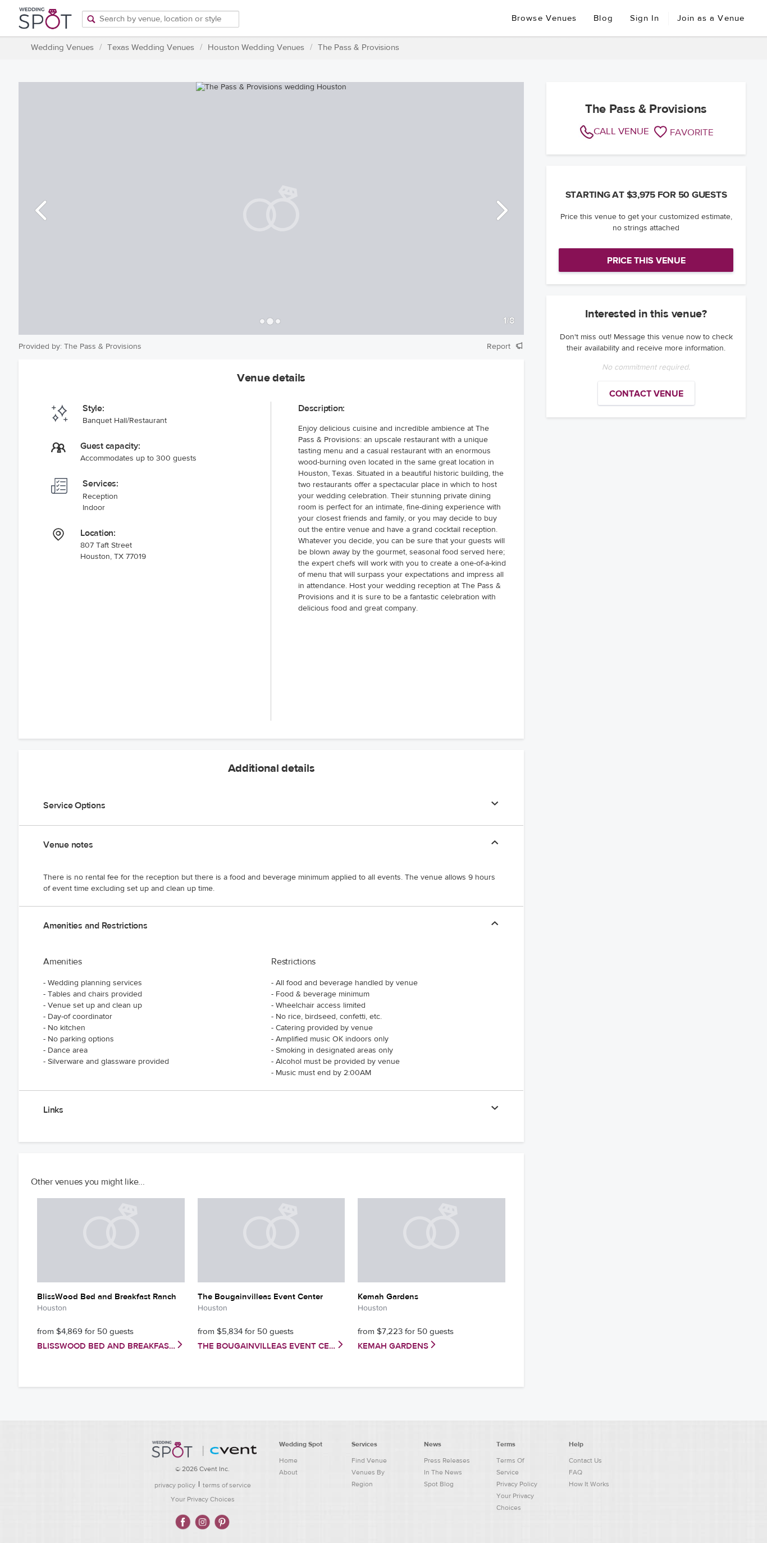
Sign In (645, 18)
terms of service (227, 1485)
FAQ (575, 1472)
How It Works (589, 1484)
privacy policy (174, 1485)
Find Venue (369, 1460)
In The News (443, 1472)
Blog (603, 18)
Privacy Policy (516, 1484)
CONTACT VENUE (646, 393)
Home (288, 1460)
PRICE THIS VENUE (646, 260)
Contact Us (585, 1460)
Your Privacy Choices (203, 1499)
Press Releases (447, 1460)
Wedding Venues (62, 47)
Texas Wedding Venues (150, 47)
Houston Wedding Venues (256, 47)
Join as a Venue (711, 18)
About (288, 1472)
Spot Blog (439, 1484)
